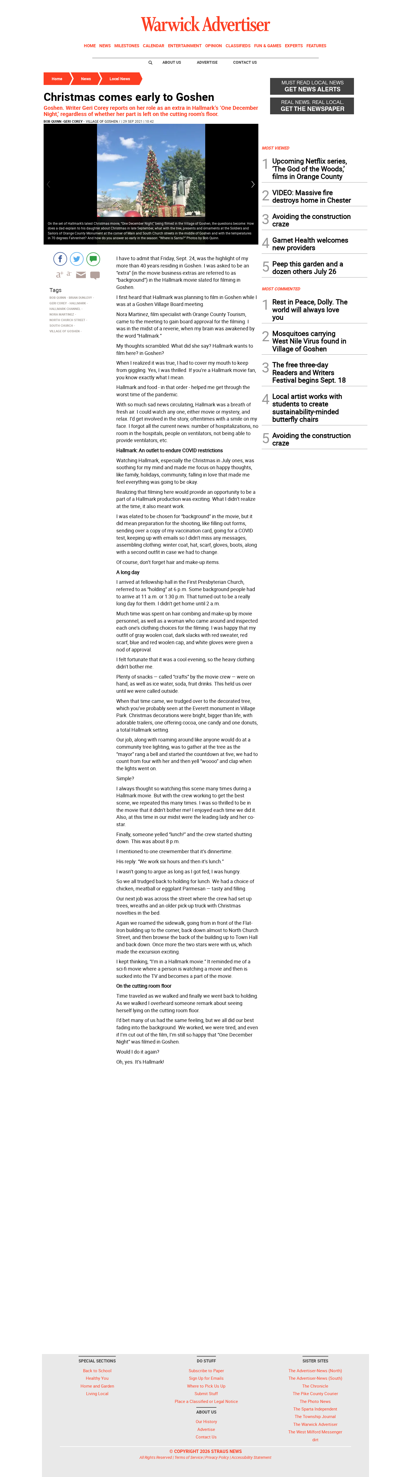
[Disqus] (151, 1138)
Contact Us (245, 62)
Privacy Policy (217, 1457)
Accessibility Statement (251, 1457)
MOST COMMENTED (281, 288)
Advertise (207, 62)
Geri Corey (72, 121)
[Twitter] (77, 259)
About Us (171, 62)
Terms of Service (188, 1457)
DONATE (354, 6)
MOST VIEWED (275, 148)
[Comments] (93, 259)
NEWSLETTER (322, 6)
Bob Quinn (52, 121)
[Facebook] (60, 259)
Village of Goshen (102, 121)
